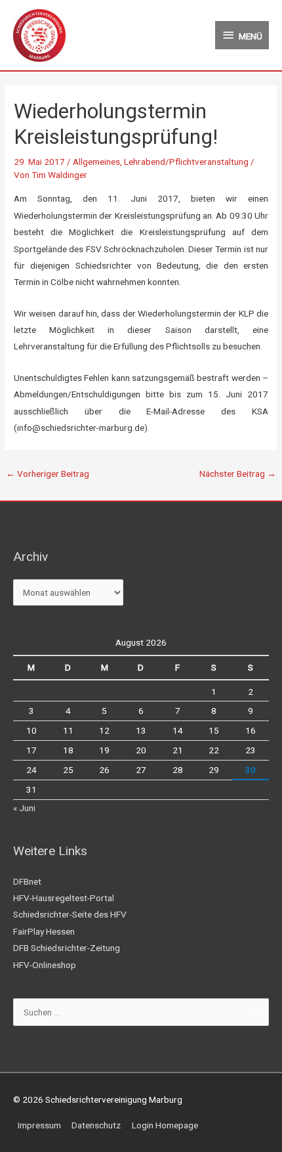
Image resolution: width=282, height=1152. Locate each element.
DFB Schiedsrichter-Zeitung (66, 947)
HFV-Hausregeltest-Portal (63, 898)
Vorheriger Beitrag (47, 473)
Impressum (39, 1125)
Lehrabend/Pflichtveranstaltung (186, 161)
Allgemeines (96, 161)
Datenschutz (96, 1125)
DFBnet (27, 881)
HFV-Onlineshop (44, 965)
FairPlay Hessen (44, 931)
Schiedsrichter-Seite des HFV (70, 914)
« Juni (24, 808)
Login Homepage (165, 1125)
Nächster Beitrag (237, 473)
